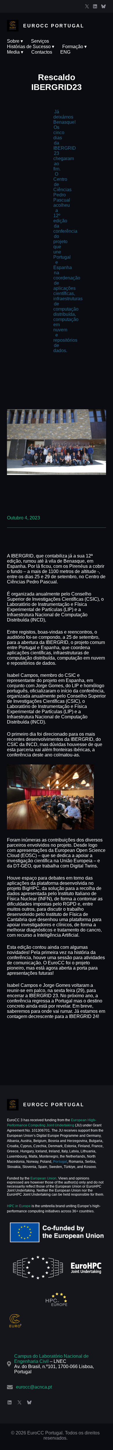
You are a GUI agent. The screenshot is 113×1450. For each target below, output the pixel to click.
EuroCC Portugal (53, 25)
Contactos (41, 52)
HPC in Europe (19, 1206)
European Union (43, 1178)
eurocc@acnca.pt (34, 1387)
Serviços (40, 41)
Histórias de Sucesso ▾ (30, 46)
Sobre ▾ (15, 41)
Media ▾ (15, 52)
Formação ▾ (74, 46)
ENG (65, 52)
